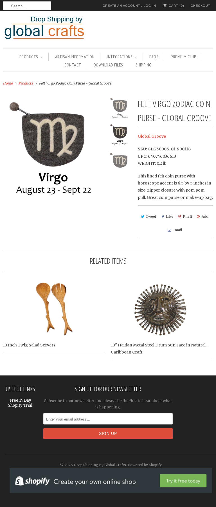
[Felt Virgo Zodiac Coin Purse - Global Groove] (53, 147)
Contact (72, 65)
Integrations (119, 56)
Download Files (108, 65)
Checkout (200, 5)
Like (169, 216)
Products (28, 56)
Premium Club (183, 56)
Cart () (176, 5)
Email (177, 230)
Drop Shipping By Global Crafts (100, 465)
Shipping (144, 65)
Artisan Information (75, 56)
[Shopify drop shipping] (111, 490)
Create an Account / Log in (129, 5)
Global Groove (152, 136)
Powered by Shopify (145, 465)
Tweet (151, 216)
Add (205, 216)
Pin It (187, 216)
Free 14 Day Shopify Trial (20, 403)
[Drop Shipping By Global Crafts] (53, 28)
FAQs (153, 56)
